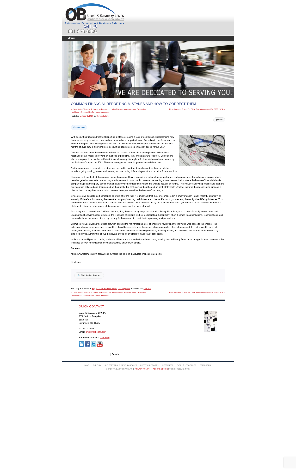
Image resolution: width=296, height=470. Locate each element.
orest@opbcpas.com (96, 332)
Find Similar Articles (89, 275)
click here (104, 337)
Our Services (111, 365)
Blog (93, 289)
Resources (167, 365)
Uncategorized (124, 289)
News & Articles (129, 365)
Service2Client (102, 116)
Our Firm (97, 365)
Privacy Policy (142, 369)
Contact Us (205, 365)
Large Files (190, 365)
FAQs (179, 365)
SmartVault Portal (149, 365)
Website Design (160, 369)
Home (86, 365)
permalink (147, 289)
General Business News (106, 289)
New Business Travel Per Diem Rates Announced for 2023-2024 (197, 109)
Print (219, 120)
